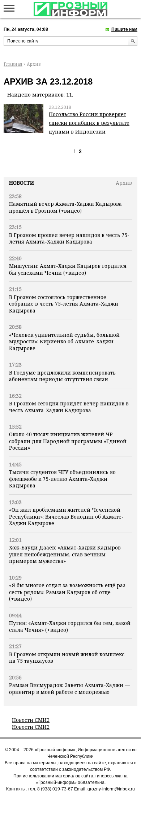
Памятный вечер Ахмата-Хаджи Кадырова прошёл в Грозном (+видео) (65, 207)
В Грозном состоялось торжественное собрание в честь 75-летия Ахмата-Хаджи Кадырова (63, 304)
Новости (21, 182)
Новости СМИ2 (31, 719)
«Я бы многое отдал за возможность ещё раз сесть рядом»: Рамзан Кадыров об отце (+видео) (67, 592)
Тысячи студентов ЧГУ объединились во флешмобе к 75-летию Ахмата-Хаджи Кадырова (62, 479)
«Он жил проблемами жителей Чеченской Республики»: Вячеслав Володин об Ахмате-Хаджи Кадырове (66, 516)
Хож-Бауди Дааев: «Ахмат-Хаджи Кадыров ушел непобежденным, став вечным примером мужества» (65, 554)
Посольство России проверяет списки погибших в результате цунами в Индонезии (89, 123)
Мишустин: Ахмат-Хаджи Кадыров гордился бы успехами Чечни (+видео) (68, 269)
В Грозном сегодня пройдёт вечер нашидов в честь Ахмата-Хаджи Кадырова (69, 406)
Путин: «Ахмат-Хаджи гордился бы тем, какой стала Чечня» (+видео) (70, 626)
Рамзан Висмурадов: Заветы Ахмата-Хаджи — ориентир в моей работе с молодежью (69, 688)
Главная (13, 64)
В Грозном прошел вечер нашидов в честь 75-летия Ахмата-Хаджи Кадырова (69, 238)
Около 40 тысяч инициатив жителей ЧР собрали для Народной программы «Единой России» (68, 441)
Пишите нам (124, 29)
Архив (124, 182)
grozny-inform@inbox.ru (111, 789)
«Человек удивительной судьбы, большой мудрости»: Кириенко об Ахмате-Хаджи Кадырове (64, 341)
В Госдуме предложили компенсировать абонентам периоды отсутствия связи (62, 376)
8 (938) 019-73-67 (55, 789)
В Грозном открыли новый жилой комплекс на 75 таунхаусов (66, 657)
